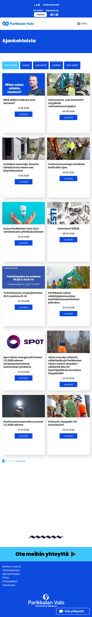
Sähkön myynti (11, 566)
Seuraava (20, 461)
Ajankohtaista (11, 574)
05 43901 (38, 10)
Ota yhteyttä (74, 611)
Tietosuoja (8, 585)
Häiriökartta (52, 10)
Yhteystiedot (10, 581)
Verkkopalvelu (11, 570)
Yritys (5, 577)
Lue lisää (23, 114)
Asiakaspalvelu (51, 4)
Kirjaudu (40, 14)
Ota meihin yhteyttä (42, 554)
